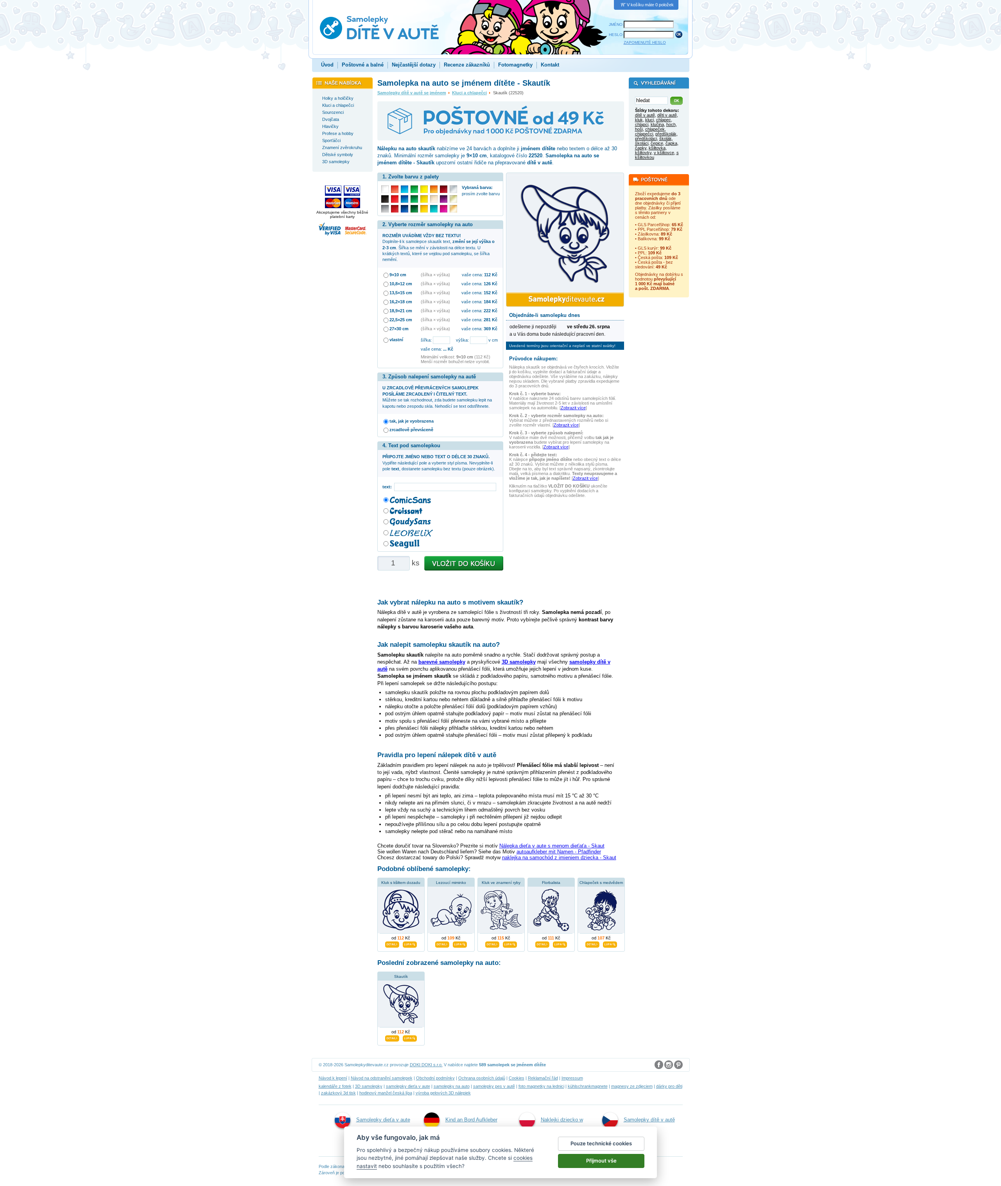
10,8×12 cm (400, 283)
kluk (639, 119)
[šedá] (384, 208)
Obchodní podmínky (435, 1078)
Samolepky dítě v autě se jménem (411, 92)
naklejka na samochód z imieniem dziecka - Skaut (559, 857)
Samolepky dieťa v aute (383, 1120)
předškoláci (646, 138)
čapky (640, 148)
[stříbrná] (453, 189)
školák (665, 138)
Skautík (401, 976)
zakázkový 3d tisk (338, 1093)
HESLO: (616, 34)
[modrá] (404, 198)
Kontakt (550, 65)
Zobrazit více (573, 407)
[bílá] (384, 189)
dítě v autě (645, 115)
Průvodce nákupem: (533, 359)
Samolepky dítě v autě (649, 1120)
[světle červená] (394, 189)
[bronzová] (453, 208)
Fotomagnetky (515, 65)
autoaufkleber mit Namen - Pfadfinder (559, 852)
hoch (671, 124)
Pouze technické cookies (601, 1143)
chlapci (641, 124)
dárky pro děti (669, 1086)
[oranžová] (433, 189)
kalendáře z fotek (335, 1086)
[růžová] (443, 208)
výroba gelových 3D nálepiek (443, 1093)
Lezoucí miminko (451, 882)
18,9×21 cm (400, 310)
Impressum (572, 1078)
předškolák (665, 133)
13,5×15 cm (400, 292)
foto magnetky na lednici (541, 1086)
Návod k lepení (333, 1078)
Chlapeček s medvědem (601, 882)
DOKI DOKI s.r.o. (426, 1064)
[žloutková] (424, 208)
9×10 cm (397, 274)
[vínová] (443, 189)
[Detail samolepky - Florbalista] (542, 943)
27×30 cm (399, 328)
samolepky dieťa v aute (408, 1086)
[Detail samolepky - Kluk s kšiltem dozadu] (392, 943)
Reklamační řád (543, 1078)
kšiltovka (657, 148)
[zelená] (414, 198)
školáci (641, 143)
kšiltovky (643, 152)
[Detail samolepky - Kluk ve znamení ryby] (492, 943)
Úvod (327, 65)
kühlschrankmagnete (588, 1086)
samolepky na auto (452, 1086)
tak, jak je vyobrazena (411, 421)
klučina (657, 124)
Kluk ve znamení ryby (501, 882)
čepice (657, 143)
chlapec (663, 119)
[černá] (384, 198)
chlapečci (644, 133)
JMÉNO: (616, 24)
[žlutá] (424, 198)
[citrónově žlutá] (424, 189)
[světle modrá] (404, 189)
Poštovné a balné (363, 65)
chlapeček (655, 129)
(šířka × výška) (435, 274)
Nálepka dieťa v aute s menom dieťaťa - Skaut (552, 846)
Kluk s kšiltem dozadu (400, 882)
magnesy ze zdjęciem (632, 1086)
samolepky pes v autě (494, 1086)
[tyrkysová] (433, 208)
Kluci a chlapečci (469, 92)
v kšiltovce (664, 152)
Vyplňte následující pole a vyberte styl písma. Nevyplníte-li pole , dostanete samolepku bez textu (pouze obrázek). (438, 462)
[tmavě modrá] (404, 208)
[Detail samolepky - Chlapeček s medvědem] (592, 943)
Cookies (516, 1078)
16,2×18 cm (400, 301)
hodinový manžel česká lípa (385, 1093)
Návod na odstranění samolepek (382, 1078)
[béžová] (433, 198)
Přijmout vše (601, 1160)
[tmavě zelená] (414, 208)
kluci (649, 119)
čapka (671, 143)
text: (388, 486)
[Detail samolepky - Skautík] (392, 1037)
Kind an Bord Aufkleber (471, 1120)
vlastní (396, 339)
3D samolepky (368, 1086)
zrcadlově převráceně (411, 429)
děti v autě (667, 115)
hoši (639, 129)
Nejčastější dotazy (414, 65)
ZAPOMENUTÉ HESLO (645, 42)
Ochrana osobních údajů (481, 1078)
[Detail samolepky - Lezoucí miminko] (442, 943)
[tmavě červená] (394, 208)
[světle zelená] (414, 189)
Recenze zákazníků (467, 65)
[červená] (394, 198)
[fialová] (443, 198)
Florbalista (551, 882)
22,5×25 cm (400, 319)
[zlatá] (453, 198)
